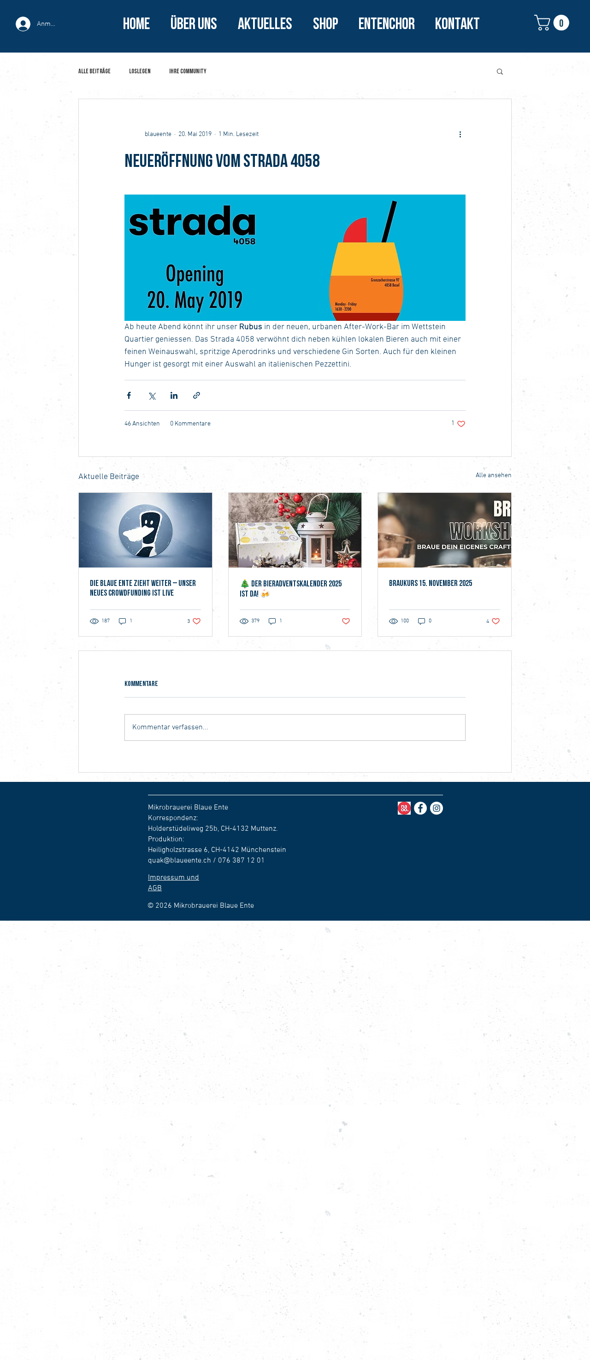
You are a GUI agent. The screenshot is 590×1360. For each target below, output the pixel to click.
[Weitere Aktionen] (460, 134)
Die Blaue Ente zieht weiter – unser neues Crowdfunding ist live (143, 588)
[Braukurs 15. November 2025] (444, 530)
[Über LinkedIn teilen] (174, 395)
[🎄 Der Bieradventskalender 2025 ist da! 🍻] (295, 530)
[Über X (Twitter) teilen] (151, 395)
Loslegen (140, 71)
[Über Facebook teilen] (128, 395)
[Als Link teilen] (196, 395)
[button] (553, 22)
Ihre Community (187, 71)
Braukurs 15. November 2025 (430, 583)
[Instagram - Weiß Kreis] (436, 808)
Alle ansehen (494, 475)
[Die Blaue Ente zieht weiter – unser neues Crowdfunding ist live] (145, 530)
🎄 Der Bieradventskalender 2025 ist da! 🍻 (291, 589)
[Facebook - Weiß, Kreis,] (420, 808)
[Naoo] (404, 808)
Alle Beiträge (94, 71)
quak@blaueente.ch (179, 860)
